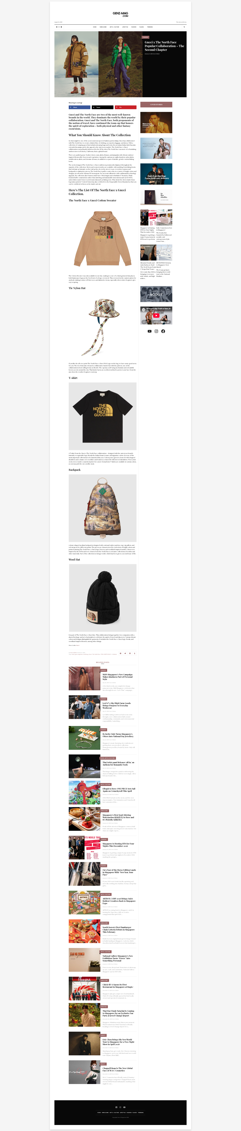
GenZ (73, 654)
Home (94, 27)
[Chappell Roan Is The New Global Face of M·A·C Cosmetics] (84, 1072)
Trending (150, 27)
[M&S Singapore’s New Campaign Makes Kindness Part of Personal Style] (84, 678)
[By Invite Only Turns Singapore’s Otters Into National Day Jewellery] (84, 738)
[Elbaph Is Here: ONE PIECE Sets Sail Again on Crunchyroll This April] (84, 792)
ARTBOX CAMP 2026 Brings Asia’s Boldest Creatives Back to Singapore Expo (119, 901)
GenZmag (85, 654)
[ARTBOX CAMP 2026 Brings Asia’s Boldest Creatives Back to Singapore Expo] (84, 902)
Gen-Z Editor (156, 54)
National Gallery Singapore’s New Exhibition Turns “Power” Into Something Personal (118, 958)
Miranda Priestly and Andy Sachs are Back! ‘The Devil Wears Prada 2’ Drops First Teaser (148, 266)
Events (103, 1035)
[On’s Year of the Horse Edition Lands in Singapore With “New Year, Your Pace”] (84, 874)
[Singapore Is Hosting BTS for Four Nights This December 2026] (84, 847)
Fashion (133, 27)
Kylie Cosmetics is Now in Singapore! (164, 229)
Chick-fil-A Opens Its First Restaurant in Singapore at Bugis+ (118, 985)
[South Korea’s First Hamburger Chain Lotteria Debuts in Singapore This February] (84, 931)
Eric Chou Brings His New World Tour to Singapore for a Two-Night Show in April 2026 (118, 1041)
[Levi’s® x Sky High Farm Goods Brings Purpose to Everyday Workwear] (84, 707)
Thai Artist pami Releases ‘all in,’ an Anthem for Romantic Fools (118, 763)
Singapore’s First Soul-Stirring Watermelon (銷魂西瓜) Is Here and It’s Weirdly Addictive (118, 817)
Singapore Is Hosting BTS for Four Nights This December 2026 (118, 844)
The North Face (96, 654)
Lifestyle (125, 27)
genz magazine (79, 654)
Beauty (103, 1064)
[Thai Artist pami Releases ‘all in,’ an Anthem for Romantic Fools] (84, 766)
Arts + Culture (114, 27)
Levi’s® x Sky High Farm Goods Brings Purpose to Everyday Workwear (117, 705)
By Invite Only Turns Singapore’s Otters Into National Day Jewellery (118, 735)
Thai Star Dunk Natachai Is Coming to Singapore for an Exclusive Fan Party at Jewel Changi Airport (118, 1013)
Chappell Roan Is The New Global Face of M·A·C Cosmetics (118, 1069)
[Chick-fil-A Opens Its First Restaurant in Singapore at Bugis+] (84, 988)
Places (142, 27)
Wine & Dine (103, 27)
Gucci (77, 645)
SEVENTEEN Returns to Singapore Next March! (163, 265)
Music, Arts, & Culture (108, 758)
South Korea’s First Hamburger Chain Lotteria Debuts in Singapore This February (119, 929)
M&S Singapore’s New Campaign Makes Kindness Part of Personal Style (118, 676)
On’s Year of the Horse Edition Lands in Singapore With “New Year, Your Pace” (119, 872)
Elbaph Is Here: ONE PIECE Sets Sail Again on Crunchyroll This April (119, 789)
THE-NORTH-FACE (106, 654)
